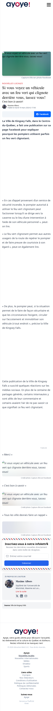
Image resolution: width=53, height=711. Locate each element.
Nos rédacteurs (27, 677)
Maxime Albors (13, 105)
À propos (26, 675)
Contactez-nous (26, 688)
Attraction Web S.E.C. (21, 647)
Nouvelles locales (26, 655)
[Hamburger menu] (49, 5)
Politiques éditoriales (26, 686)
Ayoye (26, 697)
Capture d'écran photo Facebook (36, 77)
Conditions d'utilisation (26, 680)
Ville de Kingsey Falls (18, 605)
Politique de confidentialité (26, 683)
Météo (26, 661)
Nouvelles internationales (26, 658)
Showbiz (26, 663)
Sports (26, 666)
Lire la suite (21, 591)
